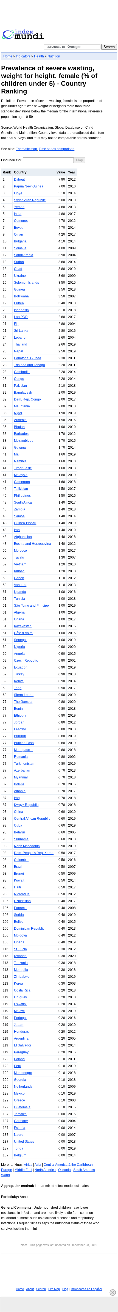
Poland (19, 1059)
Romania (21, 757)
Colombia (21, 860)
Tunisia (19, 599)
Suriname (21, 839)
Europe (6, 1170)
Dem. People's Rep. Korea (34, 853)
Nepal (18, 351)
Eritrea (19, 303)
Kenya (19, 681)
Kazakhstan (23, 626)
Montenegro (23, 1073)
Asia (38, 1165)
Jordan (19, 722)
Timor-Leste (23, 468)
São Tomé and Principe (31, 605)
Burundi (20, 736)
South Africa (23, 502)
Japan (18, 1025)
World (5, 1175)
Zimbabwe (22, 977)
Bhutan (19, 427)
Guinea (19, 289)
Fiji (16, 324)
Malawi (19, 1011)
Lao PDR (21, 317)
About (30, 1289)
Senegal (20, 640)
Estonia (19, 1128)
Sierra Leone (23, 695)
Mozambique (23, 441)
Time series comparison (56, 149)
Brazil (18, 867)
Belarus (20, 832)
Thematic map (26, 149)
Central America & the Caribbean (68, 1165)
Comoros (21, 221)
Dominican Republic (29, 928)
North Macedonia (27, 846)
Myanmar (21, 777)
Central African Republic (32, 819)
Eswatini (20, 1004)
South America (84, 1170)
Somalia (20, 248)
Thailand (20, 344)
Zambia (19, 509)
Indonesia (21, 310)
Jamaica (20, 1114)
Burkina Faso (24, 743)
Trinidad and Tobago (29, 365)
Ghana (19, 619)
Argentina (21, 1038)
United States (24, 1141)
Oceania (64, 1170)
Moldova (20, 935)
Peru (17, 1066)
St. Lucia (20, 949)
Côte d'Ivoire (23, 633)
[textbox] (48, 160)
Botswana (21, 296)
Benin (18, 709)
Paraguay (21, 1052)
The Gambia (23, 702)
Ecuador (20, 667)
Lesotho (20, 729)
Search (41, 1289)
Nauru (18, 1135)
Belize (18, 922)
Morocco (20, 551)
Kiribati (19, 571)
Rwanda (20, 956)
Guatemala (22, 1107)
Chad (18, 269)
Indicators (23, 56)
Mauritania (22, 406)
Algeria (19, 612)
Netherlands (23, 1087)
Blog (65, 1289)
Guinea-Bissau (25, 523)
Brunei (19, 873)
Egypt (18, 228)
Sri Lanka (21, 331)
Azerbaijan (22, 770)
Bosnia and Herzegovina (32, 544)
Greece (19, 1100)
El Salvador (22, 1045)
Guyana (20, 447)
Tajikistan (21, 489)
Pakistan (20, 386)
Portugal (20, 1018)
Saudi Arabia (23, 255)
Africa (28, 1165)
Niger (18, 413)
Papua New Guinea (28, 186)
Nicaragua (22, 894)
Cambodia (22, 372)
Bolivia (19, 784)
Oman (18, 234)
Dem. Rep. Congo (27, 399)
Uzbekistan (22, 901)
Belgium (20, 1155)
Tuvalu (19, 557)
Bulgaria (20, 241)
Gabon (19, 578)
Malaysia (20, 475)
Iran (17, 530)
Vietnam (20, 564)
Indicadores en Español (86, 1289)
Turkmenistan (24, 764)
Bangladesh (23, 392)
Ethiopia (20, 715)
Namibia (20, 461)
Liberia (19, 942)
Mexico (19, 1093)
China (18, 812)
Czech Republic (26, 660)
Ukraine (20, 276)
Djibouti (20, 179)
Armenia (20, 420)
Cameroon (22, 482)
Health (39, 56)
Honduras (21, 1032)
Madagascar (23, 750)
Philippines (22, 496)
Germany (21, 1121)
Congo (19, 379)
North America (45, 1170)
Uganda (20, 592)
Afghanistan (23, 537)
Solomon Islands (26, 283)
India (17, 214)
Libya (18, 193)
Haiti (17, 887)
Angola (19, 654)
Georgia (20, 1080)
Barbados (21, 434)
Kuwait (19, 880)
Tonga (18, 1148)
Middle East (23, 1170)
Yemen (19, 207)
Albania (20, 791)
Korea (18, 983)
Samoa (19, 516)
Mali (17, 454)
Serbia (19, 915)
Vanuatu (20, 585)
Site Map (54, 1289)
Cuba (18, 825)
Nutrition (53, 56)
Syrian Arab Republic (30, 200)
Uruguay (20, 997)
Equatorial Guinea (27, 358)
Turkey (19, 674)
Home (7, 56)
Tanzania (21, 963)
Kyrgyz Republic (26, 805)
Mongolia (21, 970)
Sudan (19, 262)
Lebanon (20, 337)
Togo (17, 688)
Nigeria (19, 647)
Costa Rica (22, 990)
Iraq (17, 798)
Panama (20, 908)
